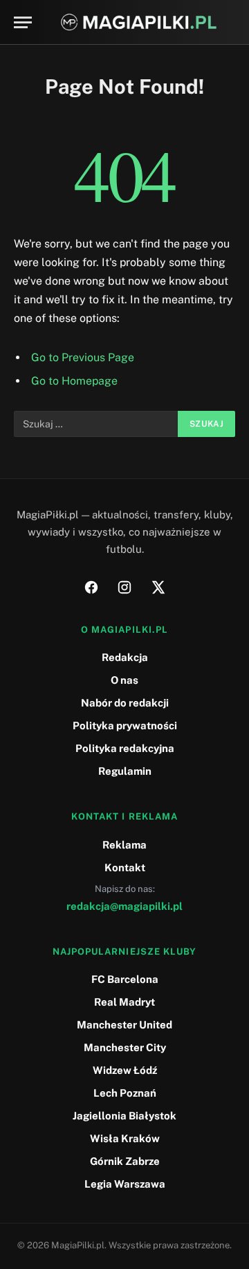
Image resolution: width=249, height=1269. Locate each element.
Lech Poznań (124, 1093)
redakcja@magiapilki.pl (124, 906)
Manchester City (125, 1047)
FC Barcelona (124, 979)
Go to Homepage (74, 380)
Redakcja (125, 657)
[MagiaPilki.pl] (139, 22)
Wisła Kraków (125, 1138)
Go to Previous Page (82, 357)
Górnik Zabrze (125, 1161)
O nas (124, 680)
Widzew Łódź (125, 1070)
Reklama (124, 845)
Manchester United (124, 1025)
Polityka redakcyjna (124, 748)
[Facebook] (91, 587)
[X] (157, 587)
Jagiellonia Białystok (124, 1115)
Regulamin (124, 771)
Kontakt (124, 867)
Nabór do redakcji (125, 703)
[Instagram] (124, 587)
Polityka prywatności (125, 725)
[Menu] (23, 22)
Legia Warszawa (124, 1184)
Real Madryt (124, 1002)
